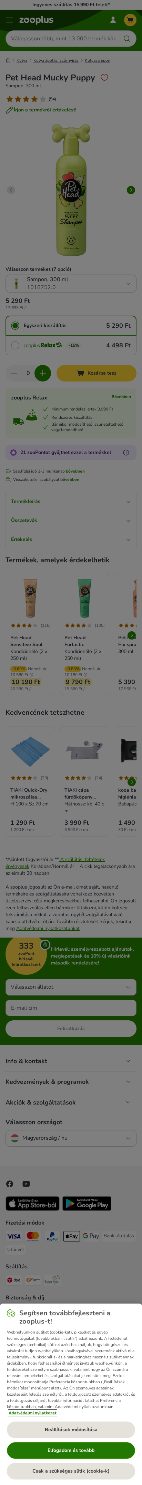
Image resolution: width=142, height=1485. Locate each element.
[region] (71, 1394)
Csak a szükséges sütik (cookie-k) (71, 1471)
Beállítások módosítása (71, 1429)
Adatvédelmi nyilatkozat (33, 1413)
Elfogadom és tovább (71, 1450)
